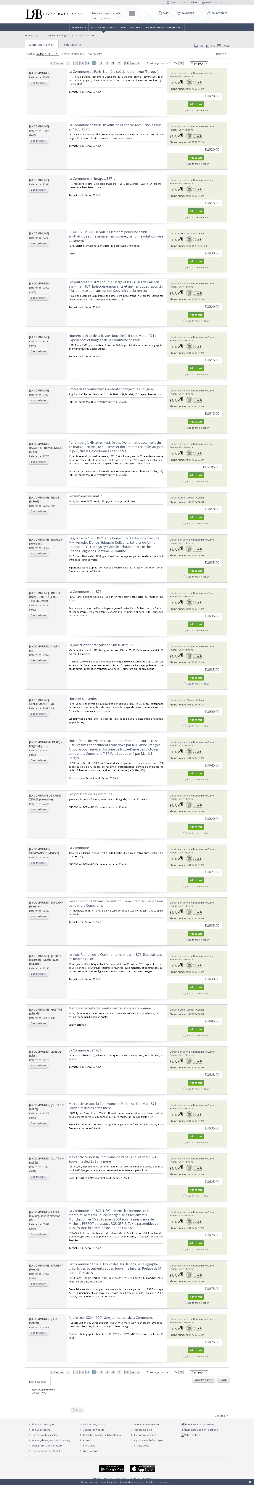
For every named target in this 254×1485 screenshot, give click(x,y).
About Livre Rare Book (146, 1424)
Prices (86, 1440)
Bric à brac (89, 1445)
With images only (75, 53)
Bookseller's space (216, 2)
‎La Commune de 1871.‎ (85, 591)
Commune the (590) (41, 45)
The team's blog (143, 1429)
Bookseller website (93, 1429)
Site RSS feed (192, 1435)
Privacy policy (141, 1445)
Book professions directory (164, 27)
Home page (79, 27)
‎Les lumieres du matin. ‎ (86, 496)
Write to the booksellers (183, 2)
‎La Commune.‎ (79, 848)
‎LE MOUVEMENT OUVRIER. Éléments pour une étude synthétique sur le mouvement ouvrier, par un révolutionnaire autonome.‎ (116, 236)
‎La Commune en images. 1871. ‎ (92, 178)
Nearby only (94, 53)
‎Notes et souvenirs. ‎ (83, 699)
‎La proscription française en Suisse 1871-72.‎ (101, 645)
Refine (220, 53)
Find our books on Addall (45, 1451)
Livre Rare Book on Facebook (201, 1429)
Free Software (91, 1451)
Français (135, 1478)
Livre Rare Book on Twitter (200, 1424)
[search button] (132, 13)
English (97, 1478)
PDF (201, 45)
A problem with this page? (148, 1440)
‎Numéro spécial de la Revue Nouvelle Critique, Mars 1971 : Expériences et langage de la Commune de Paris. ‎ (112, 338)
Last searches (37, 1381)
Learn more (163, 1482)
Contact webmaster (145, 1435)
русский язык (151, 1478)
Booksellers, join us (93, 1424)
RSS (212, 45)
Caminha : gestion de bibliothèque (102, 1435)
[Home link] (54, 14)
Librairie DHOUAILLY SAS (183, 233)
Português (122, 1478)
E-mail (225, 45)
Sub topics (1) (72, 45)
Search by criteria (101, 18)
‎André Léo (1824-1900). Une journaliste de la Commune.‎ (111, 1317)
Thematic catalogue (57, 35)
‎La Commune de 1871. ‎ (86, 1050)
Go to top (220, 1415)
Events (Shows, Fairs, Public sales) (50, 1440)
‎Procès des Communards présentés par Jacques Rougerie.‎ (112, 389)
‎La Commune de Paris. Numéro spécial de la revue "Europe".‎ (114, 71)
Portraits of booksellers (45, 1435)
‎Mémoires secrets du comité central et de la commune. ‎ (110, 1008)
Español (108, 1478)
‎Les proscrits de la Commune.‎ (91, 794)
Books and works (102, 27)
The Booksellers (129, 27)
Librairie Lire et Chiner (182, 497)
